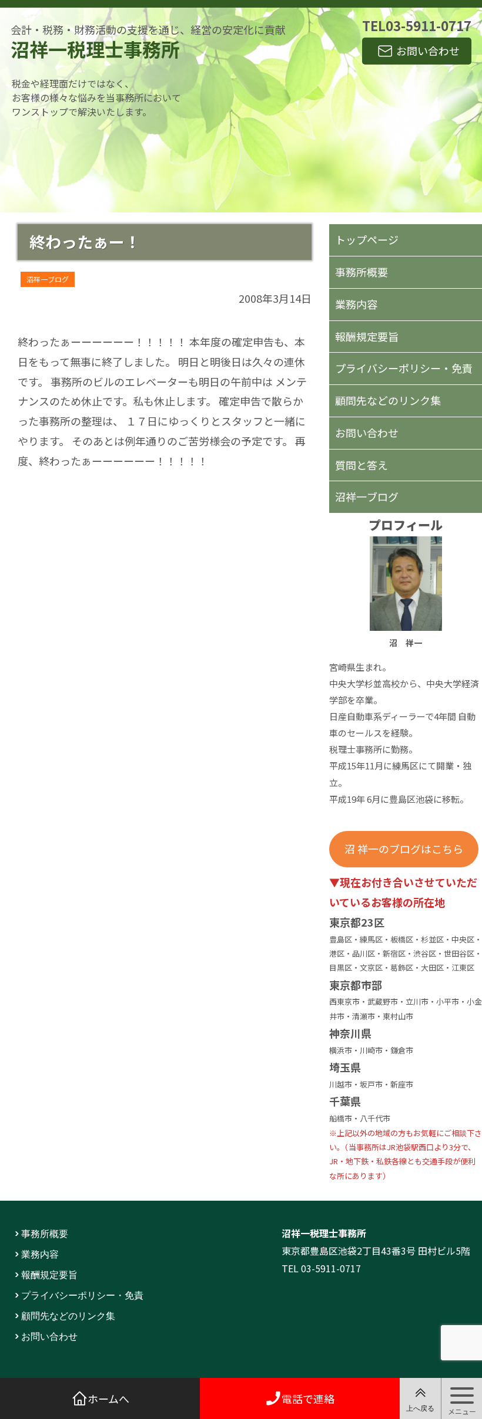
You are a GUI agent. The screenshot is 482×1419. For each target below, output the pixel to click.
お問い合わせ (428, 50)
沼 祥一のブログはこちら (403, 848)
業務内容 (356, 304)
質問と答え (361, 464)
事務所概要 (361, 271)
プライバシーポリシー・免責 (404, 368)
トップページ (367, 239)
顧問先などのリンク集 (388, 400)
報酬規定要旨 (367, 336)
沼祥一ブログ (47, 279)
